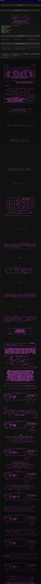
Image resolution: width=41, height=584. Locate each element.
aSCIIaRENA (2, 0)
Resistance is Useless (32, 39)
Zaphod (7, 25)
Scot (14, 25)
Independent (7, 26)
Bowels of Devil (18, 39)
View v (5, 55)
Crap (29, 48)
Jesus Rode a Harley (5, 39)
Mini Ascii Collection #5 (20, 48)
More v (15, 55)
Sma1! (11, 25)
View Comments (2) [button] (35, 53)
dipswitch (8, 30)
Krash (17, 25)
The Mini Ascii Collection (6, 48)
